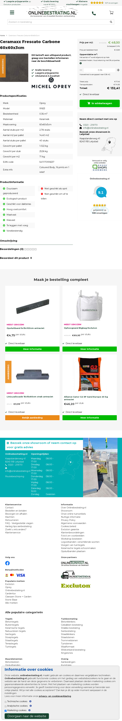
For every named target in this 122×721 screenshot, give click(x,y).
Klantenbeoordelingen (72, 532)
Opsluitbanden (12, 665)
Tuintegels (10, 646)
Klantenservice (13, 532)
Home (2, 35)
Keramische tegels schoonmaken (78, 548)
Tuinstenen (67, 643)
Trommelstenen (69, 640)
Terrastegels (11, 643)
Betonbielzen (12, 662)
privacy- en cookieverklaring (55, 696)
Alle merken (11, 603)
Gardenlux (10, 593)
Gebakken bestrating (72, 625)
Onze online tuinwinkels (73, 514)
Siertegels (10, 634)
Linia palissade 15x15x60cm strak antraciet (30, 396)
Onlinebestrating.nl (15, 590)
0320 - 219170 (90, 125)
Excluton (7, 4)
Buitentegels (12, 625)
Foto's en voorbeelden (72, 535)
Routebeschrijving (14, 476)
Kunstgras (66, 665)
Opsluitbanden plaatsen (73, 551)
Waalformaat (67, 646)
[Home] (52, 11)
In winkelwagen (102, 103)
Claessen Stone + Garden (18, 596)
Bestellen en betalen (16, 510)
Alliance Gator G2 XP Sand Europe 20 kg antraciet (86, 398)
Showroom (66, 510)
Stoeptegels (11, 637)
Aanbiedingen (68, 662)
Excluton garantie (70, 529)
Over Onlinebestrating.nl (73, 507)
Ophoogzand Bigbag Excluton (80, 328)
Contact (9, 507)
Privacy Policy (68, 520)
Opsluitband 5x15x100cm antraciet (25, 328)
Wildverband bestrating (73, 649)
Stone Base (11, 599)
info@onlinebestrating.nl (95, 128)
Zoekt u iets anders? (15, 529)
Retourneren (12, 520)
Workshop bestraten (71, 538)
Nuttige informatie (70, 517)
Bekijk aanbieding (32, 417)
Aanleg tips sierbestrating (18, 526)
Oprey (8, 587)
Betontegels (11, 621)
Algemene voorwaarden (73, 523)
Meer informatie (32, 349)
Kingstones (67, 653)
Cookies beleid (68, 526)
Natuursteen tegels (15, 631)
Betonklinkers (68, 621)
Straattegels (11, 640)
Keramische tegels (15, 628)
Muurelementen (13, 659)
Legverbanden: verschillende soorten (80, 542)
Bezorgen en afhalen (16, 514)
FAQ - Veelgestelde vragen (19, 523)
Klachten (9, 517)
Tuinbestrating (69, 619)
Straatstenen (67, 637)
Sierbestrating (68, 631)
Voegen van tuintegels (73, 545)
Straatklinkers (68, 634)
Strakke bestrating (70, 628)
